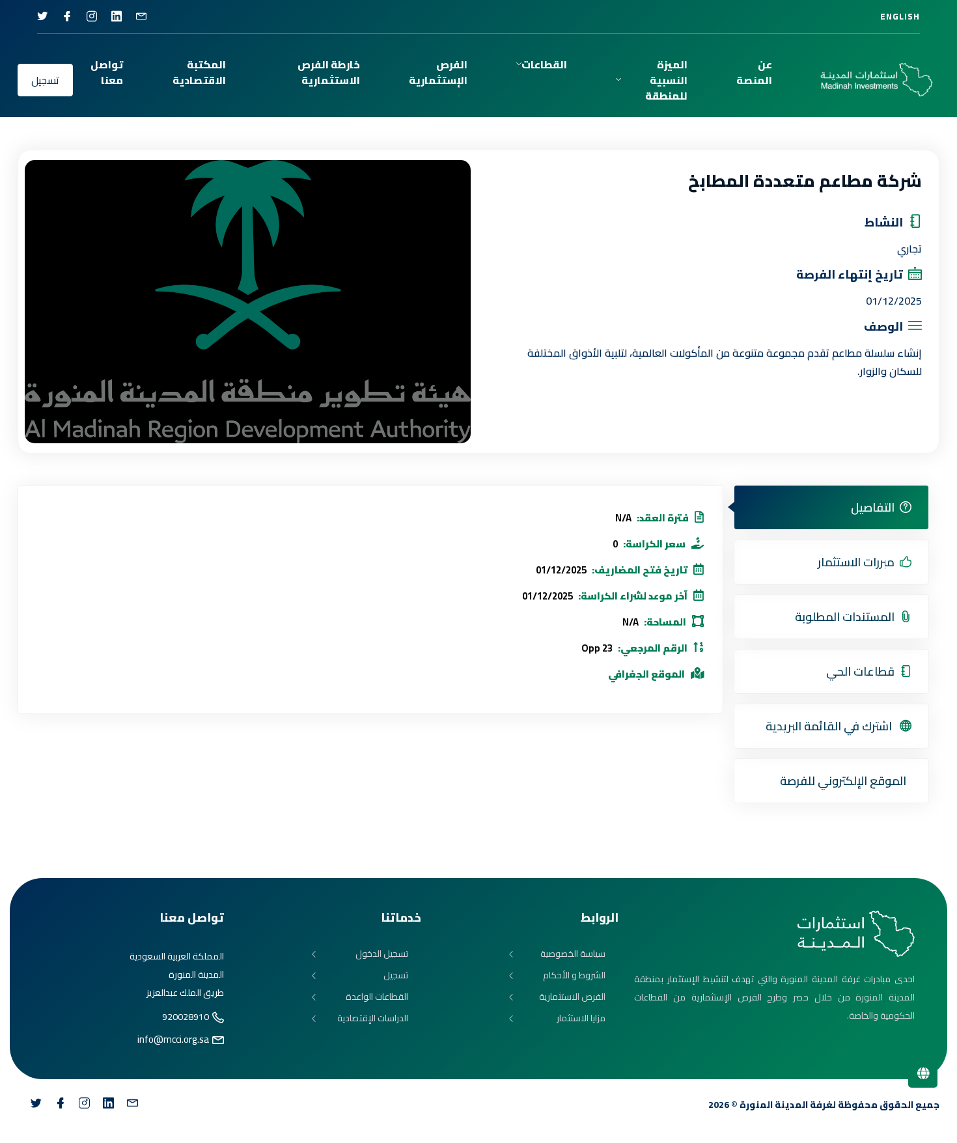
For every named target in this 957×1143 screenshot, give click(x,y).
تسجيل (45, 80)
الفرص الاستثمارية (572, 997)
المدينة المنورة (774, 1104)
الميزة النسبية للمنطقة (666, 80)
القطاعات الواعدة (377, 997)
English (900, 16)
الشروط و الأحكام (574, 975)
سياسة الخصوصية (572, 954)
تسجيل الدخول (381, 954)
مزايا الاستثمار (581, 1018)
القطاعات (544, 64)
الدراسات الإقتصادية (372, 1018)
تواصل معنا (106, 72)
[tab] (831, 507)
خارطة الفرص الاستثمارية (329, 72)
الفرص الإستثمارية (438, 72)
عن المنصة (754, 72)
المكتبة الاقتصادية (199, 72)
